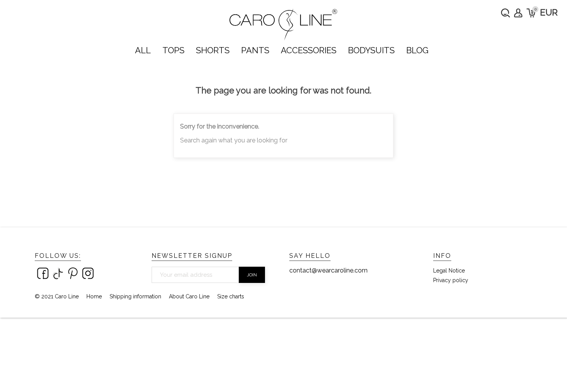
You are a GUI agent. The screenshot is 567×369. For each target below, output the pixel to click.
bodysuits (371, 50)
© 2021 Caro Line (57, 296)
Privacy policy (450, 280)
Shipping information (135, 296)
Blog (417, 50)
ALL (143, 50)
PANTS (255, 50)
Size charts (230, 296)
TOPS (173, 50)
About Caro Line (189, 296)
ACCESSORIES (308, 50)
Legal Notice (449, 270)
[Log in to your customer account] (518, 12)
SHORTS (213, 50)
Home (94, 296)
